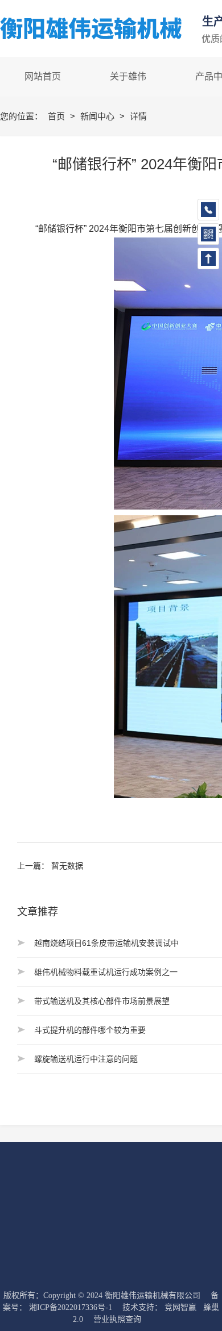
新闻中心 (98, 116)
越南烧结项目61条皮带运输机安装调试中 (106, 943)
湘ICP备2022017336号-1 (70, 1307)
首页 (57, 116)
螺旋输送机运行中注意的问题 (86, 1058)
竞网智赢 (180, 1307)
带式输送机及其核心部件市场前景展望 (102, 1000)
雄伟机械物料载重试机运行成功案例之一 (106, 972)
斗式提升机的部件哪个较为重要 (90, 1029)
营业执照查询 (117, 1319)
